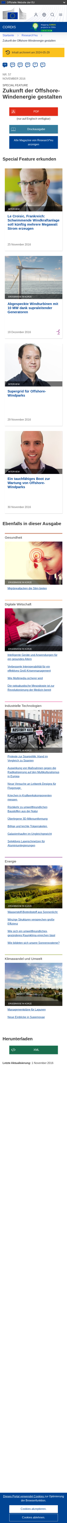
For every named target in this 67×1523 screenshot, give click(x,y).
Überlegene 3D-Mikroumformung (28, 818)
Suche (52, 14)
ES (20, 64)
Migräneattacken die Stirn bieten (27, 588)
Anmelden (36, 14)
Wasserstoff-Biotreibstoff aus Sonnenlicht (33, 912)
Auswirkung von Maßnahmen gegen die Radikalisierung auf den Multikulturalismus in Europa (33, 772)
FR (27, 64)
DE (5, 64)
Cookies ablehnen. (33, 1517)
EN (12, 64)
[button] (44, 14)
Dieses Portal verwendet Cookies (23, 1496)
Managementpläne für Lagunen (27, 1009)
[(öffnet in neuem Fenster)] (14, 13)
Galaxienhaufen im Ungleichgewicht (30, 833)
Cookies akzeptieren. (33, 1508)
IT (35, 64)
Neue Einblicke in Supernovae (26, 1017)
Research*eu (30, 35)
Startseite (8, 35)
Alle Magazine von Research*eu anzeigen (33, 142)
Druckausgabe (36, 129)
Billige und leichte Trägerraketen (28, 826)
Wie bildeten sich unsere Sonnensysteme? (34, 942)
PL (43, 64)
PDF (36, 111)
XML (36, 1049)
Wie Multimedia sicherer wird (25, 678)
